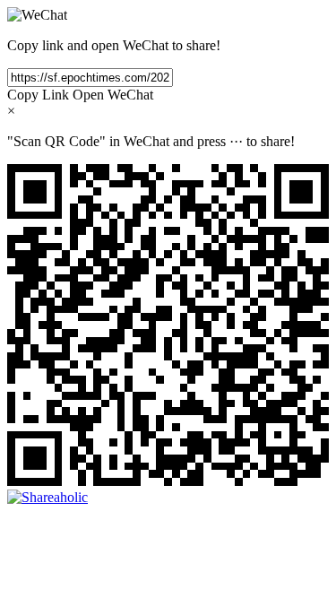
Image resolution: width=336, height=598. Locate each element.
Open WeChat (113, 94)
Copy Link (38, 94)
